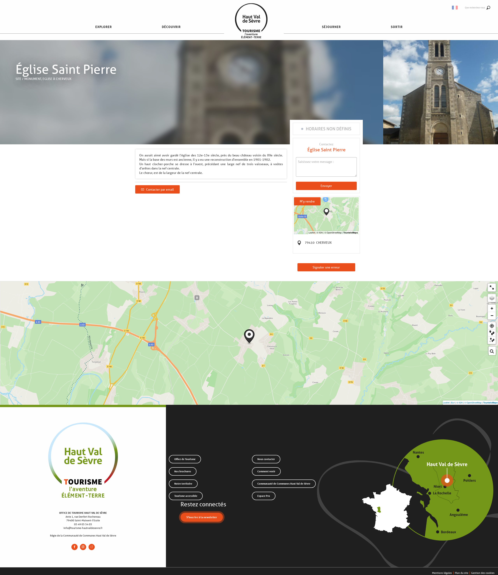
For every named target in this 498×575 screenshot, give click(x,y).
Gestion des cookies (482, 573)
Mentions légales (442, 573)
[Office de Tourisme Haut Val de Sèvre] (251, 27)
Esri (453, 402)
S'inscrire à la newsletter (201, 517)
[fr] (455, 7)
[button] (455, 7)
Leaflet (446, 402)
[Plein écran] (491, 287)
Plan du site (461, 573)
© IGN (460, 402)
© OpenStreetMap (472, 402)
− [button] (492, 315)
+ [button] (492, 308)
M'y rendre (307, 201)
